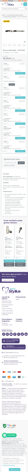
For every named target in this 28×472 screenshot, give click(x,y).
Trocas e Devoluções (7, 310)
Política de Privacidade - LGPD (7, 324)
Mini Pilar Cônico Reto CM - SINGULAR (19, 239)
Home (3, 15)
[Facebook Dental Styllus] (15, 334)
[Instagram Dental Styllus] (7, 334)
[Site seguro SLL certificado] (9, 426)
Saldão (17, 299)
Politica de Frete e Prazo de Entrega (7, 301)
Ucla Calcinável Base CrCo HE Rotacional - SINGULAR (9, 239)
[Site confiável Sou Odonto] (9, 435)
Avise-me (11, 84)
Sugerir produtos (8, 280)
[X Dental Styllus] (18, 334)
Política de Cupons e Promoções (7, 305)
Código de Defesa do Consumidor (7, 313)
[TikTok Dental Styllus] (22, 334)
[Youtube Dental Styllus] (11, 334)
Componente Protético (9, 16)
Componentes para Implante (15, 15)
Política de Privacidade (9, 465)
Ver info (23, 63)
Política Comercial (7, 308)
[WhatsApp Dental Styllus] (4, 334)
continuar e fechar (14, 469)
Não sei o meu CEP (9, 165)
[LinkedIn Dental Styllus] (26, 334)
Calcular (21, 162)
